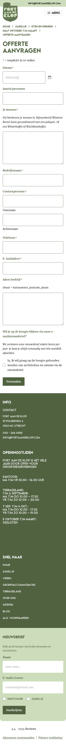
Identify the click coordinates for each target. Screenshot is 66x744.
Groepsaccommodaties (19, 584)
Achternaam (10, 229)
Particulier (14, 698)
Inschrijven (14, 710)
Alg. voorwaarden (16, 617)
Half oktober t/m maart (20, 30)
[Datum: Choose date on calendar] (50, 77)
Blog (6, 611)
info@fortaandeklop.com (44, 3)
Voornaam (9, 210)
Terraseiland (12, 591)
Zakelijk (21, 26)
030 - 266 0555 (12, 432)
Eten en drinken (42, 26)
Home (6, 26)
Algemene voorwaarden (19, 737)
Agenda (8, 604)
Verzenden (13, 381)
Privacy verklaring (50, 737)
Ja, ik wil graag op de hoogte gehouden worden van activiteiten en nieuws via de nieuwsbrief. (34, 365)
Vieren (7, 578)
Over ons (9, 597)
